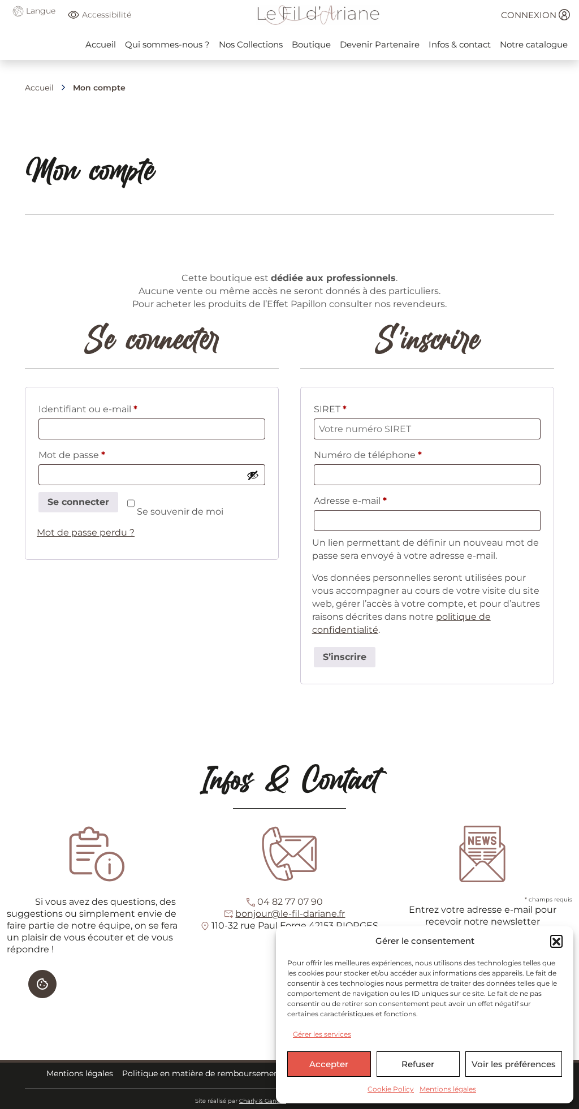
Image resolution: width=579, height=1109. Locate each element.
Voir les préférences (514, 1064)
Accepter (328, 1064)
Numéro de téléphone (368, 455)
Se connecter (78, 502)
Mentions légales (448, 1089)
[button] (556, 941)
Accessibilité (106, 15)
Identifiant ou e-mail (112, 409)
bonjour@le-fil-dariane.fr (290, 913)
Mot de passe (96, 454)
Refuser (417, 1064)
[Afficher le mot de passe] (253, 475)
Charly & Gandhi (262, 1100)
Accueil (39, 88)
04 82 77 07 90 (290, 901)
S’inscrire (344, 656)
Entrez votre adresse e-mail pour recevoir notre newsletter (482, 915)
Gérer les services (322, 1034)
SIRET (330, 409)
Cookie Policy (391, 1089)
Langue (39, 11)
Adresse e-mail (375, 500)
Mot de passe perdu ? (86, 532)
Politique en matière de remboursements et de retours (230, 1073)
